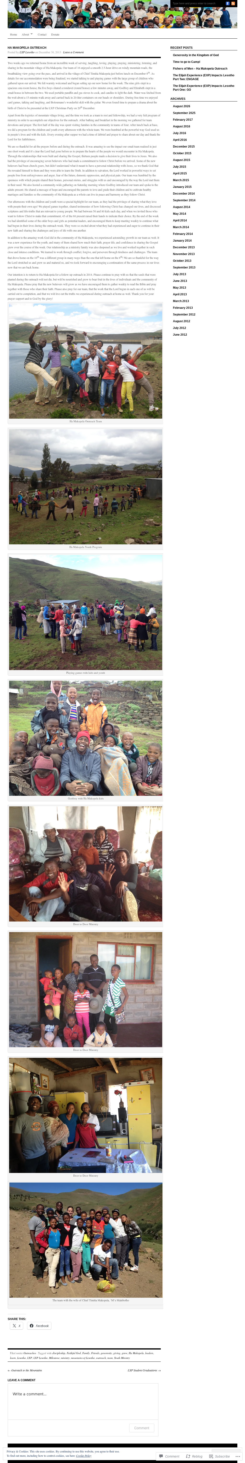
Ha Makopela (136, 1353)
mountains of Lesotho (83, 1358)
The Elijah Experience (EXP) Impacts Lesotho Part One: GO (203, 87)
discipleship (58, 1353)
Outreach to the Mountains (25, 1370)
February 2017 (183, 119)
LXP (29, 1358)
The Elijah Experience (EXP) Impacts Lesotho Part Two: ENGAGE (203, 77)
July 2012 (179, 328)
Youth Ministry (122, 1358)
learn (13, 1358)
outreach (101, 1358)
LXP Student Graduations (144, 1370)
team (110, 1358)
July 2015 (179, 166)
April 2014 (180, 220)
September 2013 (184, 267)
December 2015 (184, 146)
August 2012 (181, 321)
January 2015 (182, 187)
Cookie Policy (83, 1455)
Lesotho (21, 1358)
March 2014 (181, 227)
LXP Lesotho (27, 52)
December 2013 (184, 247)
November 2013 (184, 254)
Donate (55, 34)
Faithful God (74, 1353)
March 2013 (181, 301)
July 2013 (179, 274)
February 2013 (183, 307)
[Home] (122, 14)
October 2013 (182, 260)
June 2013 (180, 281)
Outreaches (29, 1353)
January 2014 (182, 240)
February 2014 (183, 234)
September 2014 (184, 200)
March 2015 (181, 180)
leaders (149, 1353)
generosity (106, 1353)
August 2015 (181, 160)
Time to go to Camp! (186, 62)
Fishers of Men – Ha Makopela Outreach (200, 68)
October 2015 (182, 153)
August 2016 (181, 126)
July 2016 (179, 133)
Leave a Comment (73, 52)
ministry (65, 1358)
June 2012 (180, 334)
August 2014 (181, 207)
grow (124, 1353)
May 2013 (179, 287)
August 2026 (181, 106)
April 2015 (180, 173)
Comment (141, 1428)
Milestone (54, 1358)
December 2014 (184, 193)
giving (116, 1353)
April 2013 (180, 294)
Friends (95, 1353)
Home (13, 34)
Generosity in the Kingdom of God (196, 55)
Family (86, 1353)
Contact (42, 34)
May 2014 (179, 213)
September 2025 (184, 113)
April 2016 (180, 140)
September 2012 (184, 314)
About (25, 34)
